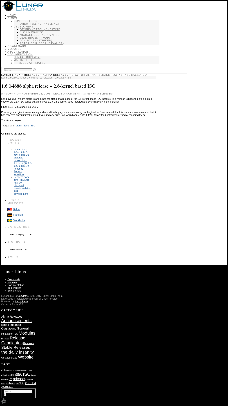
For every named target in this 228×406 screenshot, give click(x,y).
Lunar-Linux (21, 301)
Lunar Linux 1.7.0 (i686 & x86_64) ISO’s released (21, 153)
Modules (14, 49)
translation (29, 379)
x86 (21, 383)
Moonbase (5, 339)
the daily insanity (17, 352)
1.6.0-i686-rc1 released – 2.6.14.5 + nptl (49, 77)
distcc (26, 370)
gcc (30, 370)
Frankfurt (18, 215)
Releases (32, 75)
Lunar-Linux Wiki (27, 57)
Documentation (20, 54)
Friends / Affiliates (29, 63)
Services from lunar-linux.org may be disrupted (21, 181)
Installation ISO (9, 333)
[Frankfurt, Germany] (9, 215)
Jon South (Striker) (36, 40)
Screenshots (14, 290)
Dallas (16, 209)
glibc (3, 375)
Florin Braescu (32, 32)
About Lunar (17, 51)
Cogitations (8, 328)
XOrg (4, 386)
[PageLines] (3, 403)
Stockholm (19, 220)
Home (11, 15)
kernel (33, 375)
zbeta (10, 387)
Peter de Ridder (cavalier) (42, 43)
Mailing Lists (24, 60)
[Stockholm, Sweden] (9, 220)
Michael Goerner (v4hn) (39, 35)
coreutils (20, 370)
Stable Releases (15, 347)
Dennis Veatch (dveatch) (40, 29)
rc (10, 379)
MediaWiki (5, 379)
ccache (14, 370)
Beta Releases (11, 324)
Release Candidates (13, 340)
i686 (26, 125)
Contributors (25, 21)
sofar (11, 93)
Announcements (16, 320)
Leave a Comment (67, 93)
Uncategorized (9, 357)
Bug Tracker (14, 288)
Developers (23, 26)
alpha (19, 125)
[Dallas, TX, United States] (9, 209)
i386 (12, 375)
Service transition (19, 173)
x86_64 (30, 383)
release (19, 379)
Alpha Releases (56, 75)
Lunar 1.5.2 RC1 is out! (14, 77)
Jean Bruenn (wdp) (35, 37)
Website (26, 357)
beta (9, 370)
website (10, 383)
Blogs (12, 18)
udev (3, 383)
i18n (7, 375)
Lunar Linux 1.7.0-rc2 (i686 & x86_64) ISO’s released (23, 164)
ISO (33, 125)
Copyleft (22, 296)
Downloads (16, 46)
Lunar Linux (11, 75)
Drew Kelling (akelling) (39, 23)
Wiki (17, 383)
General (23, 328)
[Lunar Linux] (22, 10)
